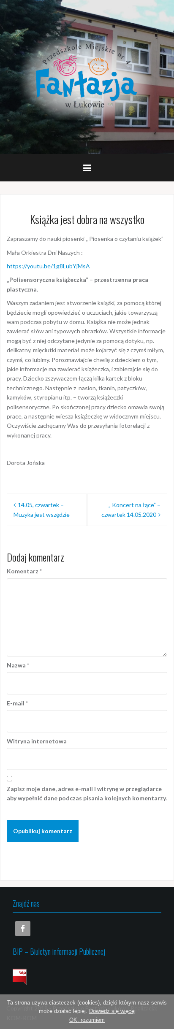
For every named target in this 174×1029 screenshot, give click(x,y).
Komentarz (24, 571)
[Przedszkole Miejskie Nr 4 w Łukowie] (87, 76)
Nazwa (18, 665)
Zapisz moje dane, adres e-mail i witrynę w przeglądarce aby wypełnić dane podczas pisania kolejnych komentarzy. (87, 793)
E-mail (17, 703)
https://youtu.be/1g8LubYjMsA (48, 266)
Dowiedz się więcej (112, 1011)
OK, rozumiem (87, 1020)
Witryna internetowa (37, 741)
